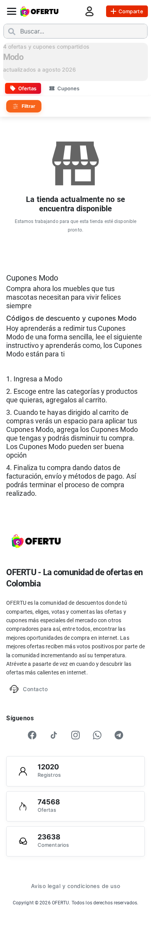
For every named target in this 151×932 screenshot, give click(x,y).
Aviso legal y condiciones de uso (75, 886)
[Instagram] (75, 735)
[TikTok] (53, 735)
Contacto (35, 689)
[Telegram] (118, 735)
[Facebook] (32, 735)
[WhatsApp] (97, 735)
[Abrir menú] (11, 11)
